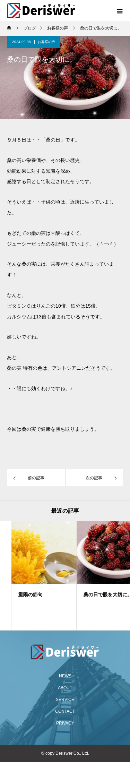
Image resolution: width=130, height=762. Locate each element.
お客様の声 (46, 42)
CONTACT (65, 711)
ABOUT (65, 687)
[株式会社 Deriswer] (65, 652)
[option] (32, 575)
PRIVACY (65, 723)
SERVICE (65, 699)
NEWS (65, 676)
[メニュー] (119, 10)
